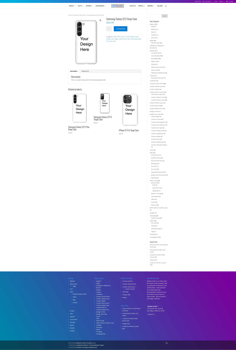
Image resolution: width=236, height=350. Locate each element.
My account (207, 1)
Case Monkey (155, 56)
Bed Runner (156, 188)
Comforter (153, 81)
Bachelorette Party (157, 161)
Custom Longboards (157, 133)
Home (70, 15)
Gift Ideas (126, 292)
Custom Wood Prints (156, 108)
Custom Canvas (156, 119)
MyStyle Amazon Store (79, 294)
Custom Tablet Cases (156, 103)
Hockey (153, 226)
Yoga (152, 231)
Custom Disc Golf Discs (158, 125)
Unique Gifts (126, 295)
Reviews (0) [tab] (85, 71)
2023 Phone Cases (119, 37)
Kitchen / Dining (156, 193)
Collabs (160, 6)
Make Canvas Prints (157, 67)
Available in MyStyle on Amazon (103, 287)
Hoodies (153, 35)
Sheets (153, 202)
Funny (152, 150)
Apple (151, 41)
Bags (152, 26)
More (221, 1)
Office (153, 199)
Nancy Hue (154, 70)
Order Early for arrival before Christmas (131, 310)
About (74, 297)
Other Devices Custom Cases (159, 208)
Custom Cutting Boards (158, 122)
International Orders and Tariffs (130, 315)
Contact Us (151, 314)
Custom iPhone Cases (157, 100)
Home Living (153, 180)
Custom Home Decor (129, 287)
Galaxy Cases (82, 15)
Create (71, 6)
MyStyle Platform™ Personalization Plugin (90, 345)
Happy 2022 (153, 260)
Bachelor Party (155, 158)
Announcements (128, 281)
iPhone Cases (155, 43)
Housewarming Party (157, 172)
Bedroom (154, 183)
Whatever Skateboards (158, 73)
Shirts (153, 38)
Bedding (155, 191)
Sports (140, 6)
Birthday (153, 163)
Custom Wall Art (155, 106)
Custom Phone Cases (156, 92)
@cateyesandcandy (157, 78)
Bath (154, 185)
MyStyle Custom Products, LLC (86, 343)
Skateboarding (155, 229)
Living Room (155, 196)
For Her (153, 166)
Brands (150, 6)
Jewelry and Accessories (158, 175)
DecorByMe (154, 58)
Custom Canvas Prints (156, 83)
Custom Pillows (155, 136)
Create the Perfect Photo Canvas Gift (130, 320)
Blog (74, 300)
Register (198, 1)
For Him (153, 169)
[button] (100, 20)
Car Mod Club (155, 53)
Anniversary (155, 155)
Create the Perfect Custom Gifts (130, 327)
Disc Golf (154, 223)
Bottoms (153, 29)
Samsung (75, 15)
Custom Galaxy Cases (132, 37)
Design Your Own (155, 114)
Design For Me (154, 111)
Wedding (154, 178)
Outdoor (152, 213)
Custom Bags (155, 116)
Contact (75, 302)
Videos (125, 297)
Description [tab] (73, 71)
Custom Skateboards (157, 142)
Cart (215, 1)
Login (74, 286)
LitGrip (153, 64)
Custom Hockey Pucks (157, 131)
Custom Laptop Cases (156, 86)
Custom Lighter (154, 89)
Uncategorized (154, 237)
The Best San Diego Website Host (86, 347)
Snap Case (112, 41)
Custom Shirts (155, 139)
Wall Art (153, 205)
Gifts (80, 6)
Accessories (100, 6)
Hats (152, 32)
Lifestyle (133, 6)
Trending (152, 234)
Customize (120, 28)
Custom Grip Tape (156, 128)
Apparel (88, 6)
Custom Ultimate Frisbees (159, 145)
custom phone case (124, 39)
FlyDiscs (153, 61)
